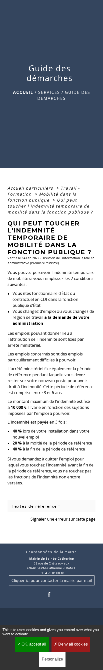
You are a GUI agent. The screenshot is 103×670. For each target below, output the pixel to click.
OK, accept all (33, 644)
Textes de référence (34, 506)
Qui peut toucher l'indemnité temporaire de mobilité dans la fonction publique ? (50, 206)
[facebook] (51, 594)
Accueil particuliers (31, 188)
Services (49, 92)
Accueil (23, 92)
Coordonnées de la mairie (51, 552)
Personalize (52, 659)
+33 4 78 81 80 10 (51, 573)
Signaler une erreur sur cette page (63, 519)
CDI (43, 299)
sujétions (80, 407)
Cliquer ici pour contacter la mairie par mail (52, 580)
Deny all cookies (72, 644)
